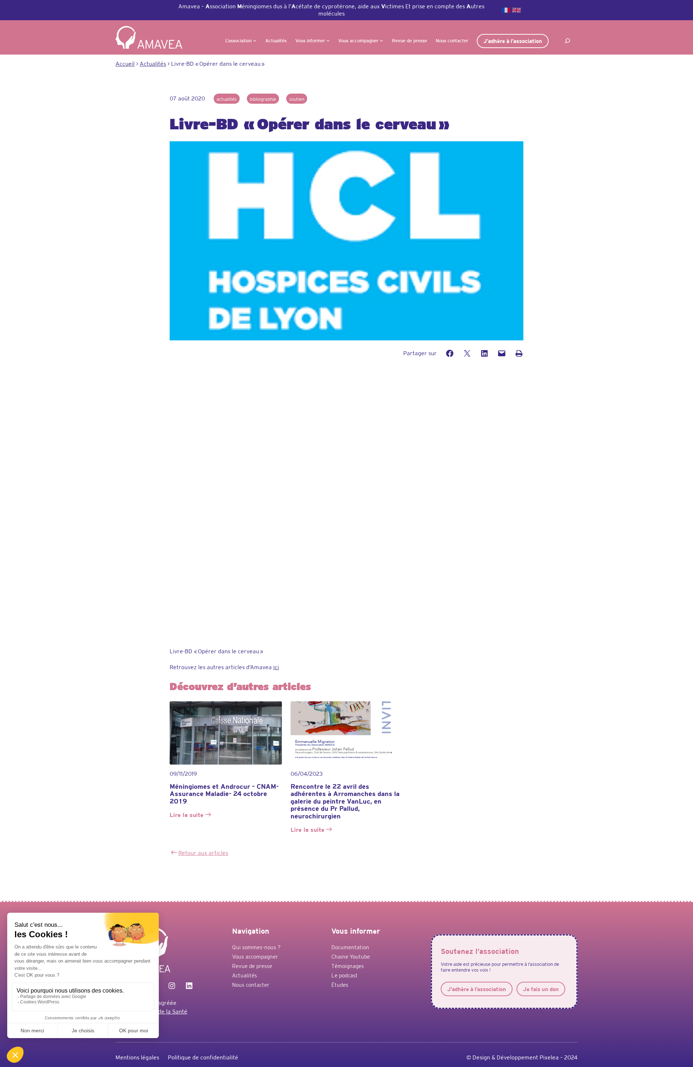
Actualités (227, 99)
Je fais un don (541, 989)
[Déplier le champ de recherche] (567, 41)
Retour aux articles (203, 852)
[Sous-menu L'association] (255, 40)
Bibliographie (263, 99)
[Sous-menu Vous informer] (328, 40)
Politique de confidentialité (203, 1057)
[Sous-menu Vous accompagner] (381, 40)
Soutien (296, 99)
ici (276, 667)
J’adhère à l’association (512, 41)
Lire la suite (187, 815)
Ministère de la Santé (159, 1011)
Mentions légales (137, 1057)
